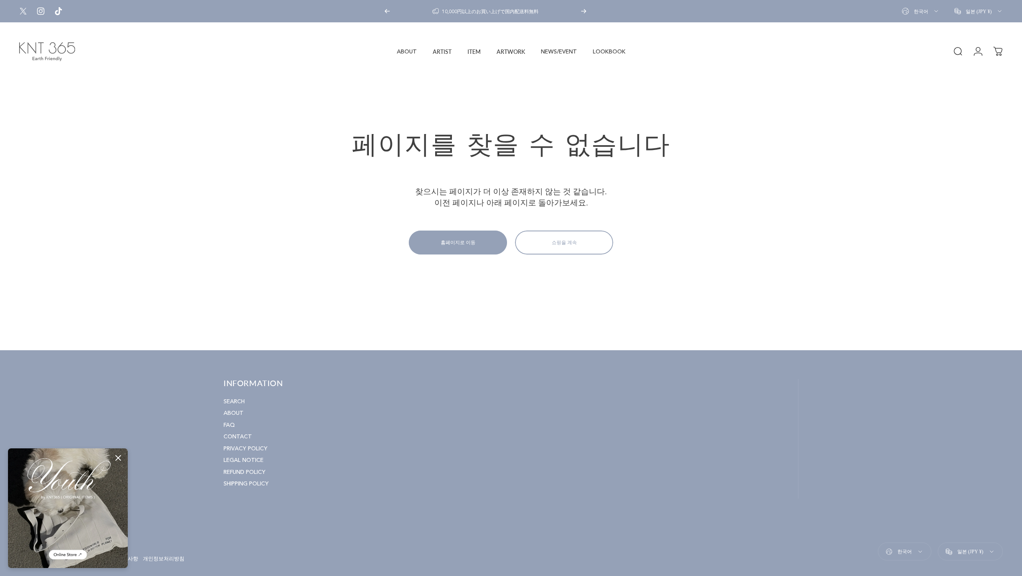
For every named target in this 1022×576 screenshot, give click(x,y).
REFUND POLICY (244, 472)
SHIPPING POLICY (246, 483)
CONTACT (238, 436)
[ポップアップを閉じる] (118, 458)
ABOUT (234, 413)
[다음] (583, 11)
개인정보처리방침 (163, 559)
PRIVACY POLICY (245, 448)
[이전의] (387, 11)
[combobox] (920, 11)
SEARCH (234, 401)
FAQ (229, 425)
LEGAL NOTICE (243, 460)
